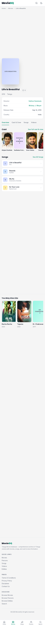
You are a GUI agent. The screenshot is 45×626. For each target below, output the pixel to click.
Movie (8, 3)
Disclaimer (5, 583)
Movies (10, 8)
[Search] (36, 3)
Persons (5, 560)
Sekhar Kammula (35, 101)
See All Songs (38, 157)
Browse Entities (7, 601)
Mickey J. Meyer (35, 105)
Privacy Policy (7, 581)
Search (4, 604)
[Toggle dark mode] (41, 3)
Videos (33, 122)
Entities (4, 569)
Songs (26, 122)
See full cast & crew (35, 129)
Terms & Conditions (9, 578)
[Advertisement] (22, 33)
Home (4, 8)
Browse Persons (8, 598)
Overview (5, 122)
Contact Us (6, 586)
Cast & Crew (16, 122)
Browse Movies (7, 595)
